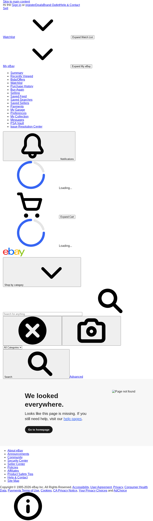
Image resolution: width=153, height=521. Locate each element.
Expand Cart (67, 216)
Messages (17, 119)
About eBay (15, 450)
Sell (5, 8)
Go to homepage (38, 429)
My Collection (19, 116)
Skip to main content (16, 1)
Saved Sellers (19, 103)
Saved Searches (21, 99)
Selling (15, 93)
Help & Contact (70, 5)
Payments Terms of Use (23, 490)
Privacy (118, 487)
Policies (12, 467)
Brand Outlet (51, 5)
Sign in (16, 5)
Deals (39, 5)
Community (15, 457)
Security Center (17, 460)
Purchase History (21, 86)
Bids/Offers (17, 79)
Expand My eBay (81, 66)
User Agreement (101, 487)
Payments (17, 106)
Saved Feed (18, 96)
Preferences (18, 113)
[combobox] (42, 314)
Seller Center (16, 464)
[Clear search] (32, 331)
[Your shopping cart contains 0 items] (31, 216)
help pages (73, 419)
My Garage (17, 109)
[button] (36, 364)
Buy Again (17, 89)
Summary (16, 72)
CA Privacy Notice (65, 490)
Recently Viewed (21, 76)
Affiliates (13, 470)
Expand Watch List (82, 37)
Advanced (76, 376)
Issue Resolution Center (26, 126)
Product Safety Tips (20, 474)
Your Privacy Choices (93, 490)
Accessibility (80, 487)
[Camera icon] (91, 331)
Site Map (13, 480)
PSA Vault (17, 123)
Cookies (46, 490)
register (30, 5)
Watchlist (16, 83)
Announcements (18, 454)
